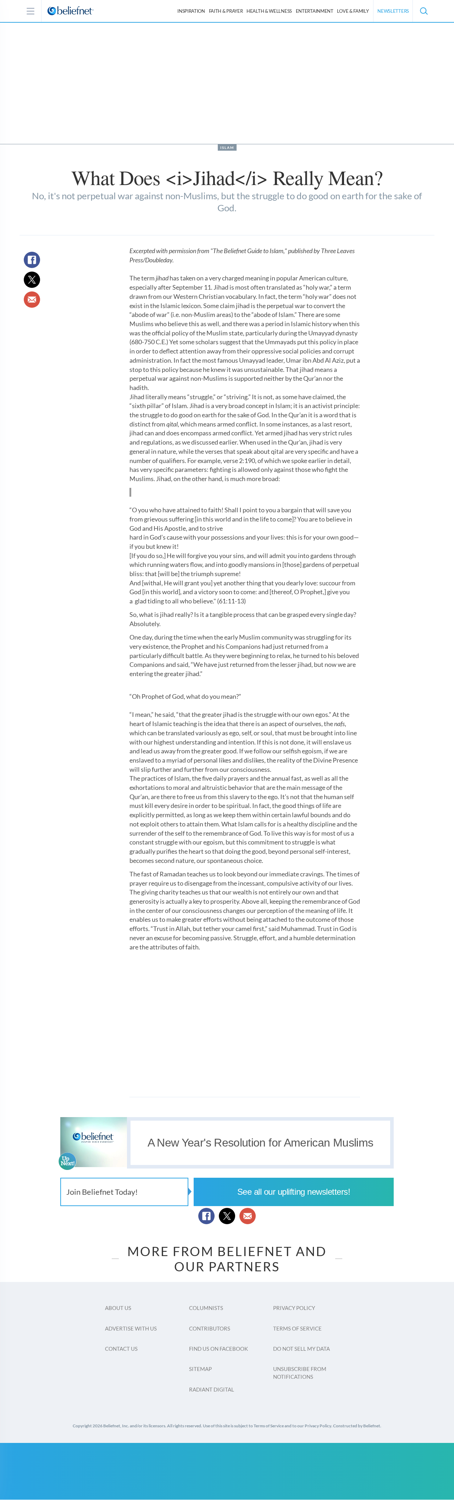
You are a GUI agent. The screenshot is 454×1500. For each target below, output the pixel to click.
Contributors (209, 1328)
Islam (227, 147)
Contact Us (121, 1348)
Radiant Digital (211, 1389)
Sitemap (200, 1369)
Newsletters (393, 11)
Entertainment (314, 11)
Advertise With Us (131, 1328)
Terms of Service (297, 1328)
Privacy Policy (294, 1308)
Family (353, 11)
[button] (423, 11)
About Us (118, 1308)
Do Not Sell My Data (301, 1348)
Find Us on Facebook (218, 1348)
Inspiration (191, 11)
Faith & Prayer (226, 11)
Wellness (269, 11)
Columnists (206, 1308)
